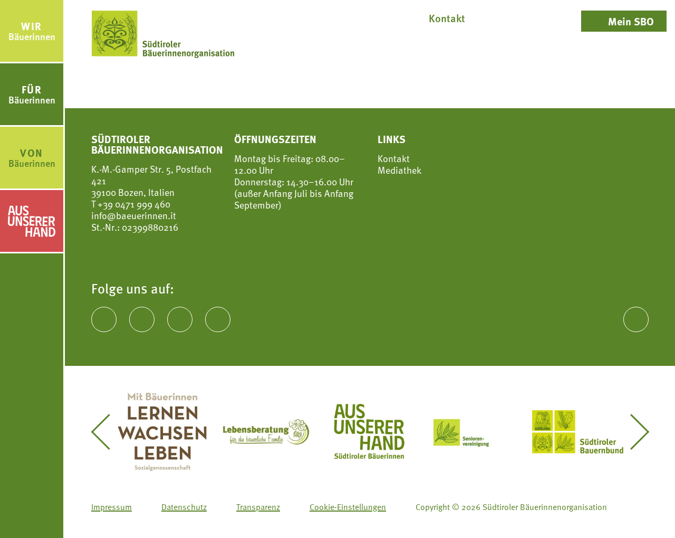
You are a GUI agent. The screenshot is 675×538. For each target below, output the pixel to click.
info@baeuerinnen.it (133, 215)
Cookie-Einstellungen (348, 506)
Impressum (111, 506)
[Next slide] (632, 432)
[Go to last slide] (108, 432)
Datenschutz (184, 506)
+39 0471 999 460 (132, 203)
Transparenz (258, 506)
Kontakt (394, 158)
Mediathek (399, 170)
